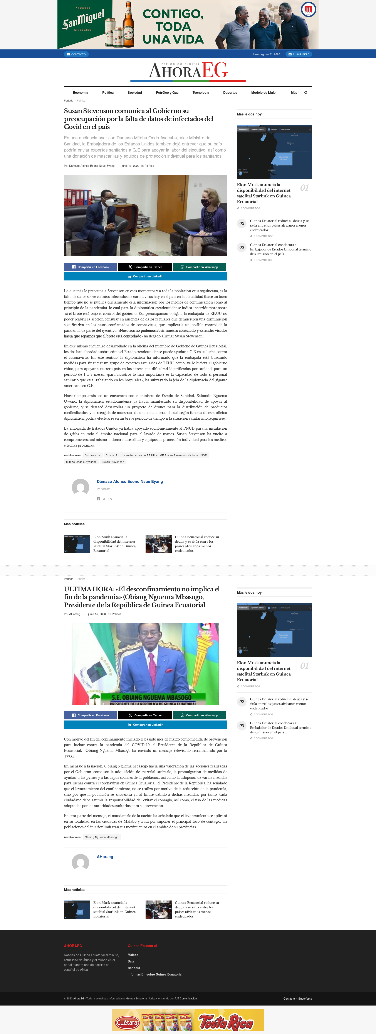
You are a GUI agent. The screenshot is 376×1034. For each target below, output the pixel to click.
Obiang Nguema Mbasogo (102, 837)
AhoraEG (78, 998)
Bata (131, 961)
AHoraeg (74, 614)
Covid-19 (112, 455)
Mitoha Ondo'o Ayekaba (81, 462)
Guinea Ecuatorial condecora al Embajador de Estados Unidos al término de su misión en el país (280, 249)
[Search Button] (306, 92)
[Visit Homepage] (188, 72)
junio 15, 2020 (97, 614)
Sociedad (135, 92)
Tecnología (201, 92)
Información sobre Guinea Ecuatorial (155, 974)
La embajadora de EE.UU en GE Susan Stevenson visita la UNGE (165, 455)
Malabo (133, 954)
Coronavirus (93, 455)
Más (294, 92)
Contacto (78, 54)
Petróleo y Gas (167, 92)
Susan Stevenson (113, 462)
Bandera (134, 968)
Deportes (230, 92)
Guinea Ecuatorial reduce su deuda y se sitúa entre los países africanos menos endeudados (279, 225)
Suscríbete (300, 54)
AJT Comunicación (186, 998)
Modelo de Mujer (264, 92)
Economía (80, 92)
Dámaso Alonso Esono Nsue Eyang (91, 165)
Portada (68, 100)
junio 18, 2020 (130, 165)
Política (108, 92)
